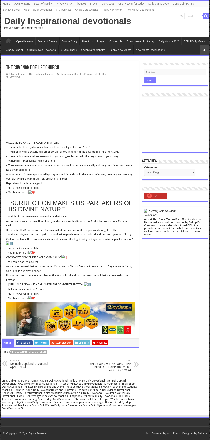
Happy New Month (112, 9)
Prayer (94, 3)
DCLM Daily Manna (183, 3)
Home (6, 3)
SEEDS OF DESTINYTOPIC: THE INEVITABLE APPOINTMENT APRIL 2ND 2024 (110, 365)
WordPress (173, 433)
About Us (81, 3)
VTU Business (63, 9)
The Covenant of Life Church (29, 352)
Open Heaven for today (131, 3)
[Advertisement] (70, 110)
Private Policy (64, 3)
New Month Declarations (140, 9)
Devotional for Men (43, 74)
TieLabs (202, 433)
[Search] (206, 16)
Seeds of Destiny (43, 3)
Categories (150, 167)
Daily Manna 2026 (158, 3)
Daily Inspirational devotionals (67, 21)
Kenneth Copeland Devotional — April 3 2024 (31, 364)
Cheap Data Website (86, 9)
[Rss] (181, 16)
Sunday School (11, 9)
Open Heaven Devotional (38, 9)
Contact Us (108, 3)
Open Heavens (22, 3)
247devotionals (17, 74)
